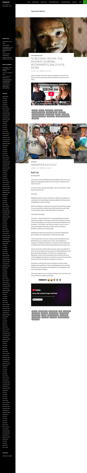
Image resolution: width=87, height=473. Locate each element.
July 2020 (5, 245)
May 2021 (5, 225)
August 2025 (5, 121)
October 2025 (6, 117)
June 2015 (5, 369)
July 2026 (5, 98)
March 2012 (5, 447)
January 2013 (6, 429)
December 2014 (6, 382)
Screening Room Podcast (62, 116)
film (60, 311)
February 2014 (6, 402)
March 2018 (5, 302)
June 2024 (5, 149)
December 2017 (6, 308)
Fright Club (44, 2)
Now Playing (35, 2)
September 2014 (6, 388)
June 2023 (5, 174)
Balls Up (41, 110)
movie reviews (50, 114)
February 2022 (6, 206)
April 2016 (5, 349)
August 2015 (5, 365)
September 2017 (6, 314)
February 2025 (6, 133)
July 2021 (5, 221)
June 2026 (5, 100)
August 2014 (5, 390)
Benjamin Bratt (43, 311)
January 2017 (6, 331)
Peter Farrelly (36, 317)
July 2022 (5, 196)
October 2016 (6, 337)
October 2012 (6, 435)
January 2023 (6, 184)
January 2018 (6, 306)
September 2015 (6, 363)
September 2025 (6, 119)
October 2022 (6, 190)
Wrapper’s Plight (44, 164)
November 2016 (6, 335)
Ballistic (35, 110)
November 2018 (6, 286)
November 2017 (6, 310)
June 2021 (5, 223)
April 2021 (5, 227)
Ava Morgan (5, 67)
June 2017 (5, 320)
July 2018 (5, 294)
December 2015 (6, 357)
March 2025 (5, 131)
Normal (58, 114)
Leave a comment (46, 71)
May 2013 (5, 420)
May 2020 (5, 249)
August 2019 (5, 267)
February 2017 (6, 329)
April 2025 (5, 129)
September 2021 (6, 217)
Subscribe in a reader (7, 456)
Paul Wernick (64, 315)
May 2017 (5, 323)
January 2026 (6, 111)
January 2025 (6, 135)
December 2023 (6, 161)
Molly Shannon (64, 313)
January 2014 (6, 404)
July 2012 (5, 441)
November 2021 (6, 212)
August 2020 (5, 243)
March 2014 (5, 400)
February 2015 (6, 378)
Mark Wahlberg (54, 313)
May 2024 (5, 151)
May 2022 (5, 200)
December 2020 (6, 235)
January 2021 (6, 233)
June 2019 (5, 272)
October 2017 (6, 312)
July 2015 (5, 367)
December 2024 (6, 137)
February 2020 (6, 255)
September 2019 (6, 265)
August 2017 (5, 316)
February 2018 (6, 304)
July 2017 (5, 318)
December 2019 (6, 259)
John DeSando (6, 85)
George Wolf (49, 110)
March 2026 (5, 106)
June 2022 (5, 198)
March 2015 (5, 376)
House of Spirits (6, 45)
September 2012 (6, 437)
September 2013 (6, 412)
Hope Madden (58, 110)
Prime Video (45, 317)
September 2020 (6, 241)
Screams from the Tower (39, 116)
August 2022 (5, 194)
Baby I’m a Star (6, 77)
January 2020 (6, 257)
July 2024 (5, 147)
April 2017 (5, 325)
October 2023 (6, 166)
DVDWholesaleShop (7, 79)
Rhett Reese (53, 317)
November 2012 (6, 433)
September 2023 (6, 168)
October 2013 (6, 410)
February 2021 (6, 231)
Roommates (65, 114)
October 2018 (6, 288)
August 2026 (5, 96)
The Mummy (35, 118)
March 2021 (5, 229)
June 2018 (5, 296)
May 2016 (5, 347)
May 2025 (5, 127)
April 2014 (5, 398)
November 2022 (6, 188)
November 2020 (6, 237)
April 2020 (5, 251)
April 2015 (5, 373)
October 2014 (6, 386)
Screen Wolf (51, 116)
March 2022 (5, 204)
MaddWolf (62, 112)
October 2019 (6, 263)
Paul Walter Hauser (53, 315)
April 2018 (5, 300)
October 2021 (6, 214)
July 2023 (5, 172)
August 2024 (5, 145)
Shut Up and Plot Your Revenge (7, 69)
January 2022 (6, 208)
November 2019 (6, 261)
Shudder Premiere (65, 2)
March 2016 (5, 351)
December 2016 (6, 333)
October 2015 (6, 361)
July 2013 (5, 416)
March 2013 (5, 424)
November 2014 (6, 384)
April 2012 (5, 445)
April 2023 (5, 178)
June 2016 (5, 345)
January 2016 (6, 355)
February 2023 (6, 182)
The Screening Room (54, 2)
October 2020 (6, 239)
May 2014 (5, 396)
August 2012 (5, 439)
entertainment (53, 311)
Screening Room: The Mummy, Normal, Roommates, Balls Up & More (47, 63)
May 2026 (5, 102)
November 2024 (6, 139)
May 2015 (5, 371)
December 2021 (6, 210)
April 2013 (5, 422)
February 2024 (6, 157)
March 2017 (5, 327)
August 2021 (5, 219)
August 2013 (5, 414)
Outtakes (34, 161)
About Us (74, 2)
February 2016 (6, 353)
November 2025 (6, 115)
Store (80, 2)
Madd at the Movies (52, 112)
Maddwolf (6, 2)
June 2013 (5, 418)
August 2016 (5, 341)
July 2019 (5, 270)
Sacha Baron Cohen (64, 317)
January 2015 (6, 380)
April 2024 (5, 153)
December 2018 (6, 284)
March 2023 (5, 180)
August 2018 (5, 292)
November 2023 (6, 164)
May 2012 (5, 443)
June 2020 (5, 247)
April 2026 (5, 104)
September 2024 (6, 143)
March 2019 (5, 278)
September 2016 (6, 339)
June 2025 (5, 125)
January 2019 (6, 282)
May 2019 (5, 274)
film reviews (67, 311)
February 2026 (6, 108)
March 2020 (5, 253)
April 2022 (5, 202)
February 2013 (6, 426)
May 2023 (5, 176)
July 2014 (5, 392)
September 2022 (6, 192)
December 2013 (6, 406)
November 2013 (6, 408)
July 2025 (5, 123)
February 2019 (6, 280)
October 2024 (6, 141)
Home (28, 2)
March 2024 (5, 155)
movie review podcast (38, 114)
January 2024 (6, 159)
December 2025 (6, 113)
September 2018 (6, 290)
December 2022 (6, 186)
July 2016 (5, 343)
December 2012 (6, 431)
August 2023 (5, 170)
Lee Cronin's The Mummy (39, 112)
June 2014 (5, 394)
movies (44, 315)
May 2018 (5, 298)
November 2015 (6, 359)
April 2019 (5, 276)
